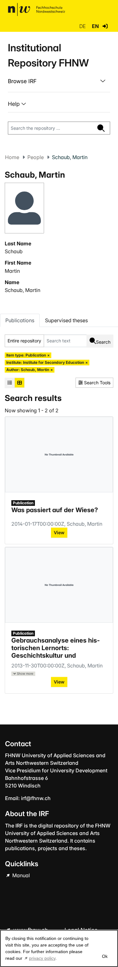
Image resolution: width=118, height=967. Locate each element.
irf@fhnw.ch (36, 798)
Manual (20, 875)
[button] (105, 26)
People (35, 157)
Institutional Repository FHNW (48, 55)
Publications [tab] (19, 320)
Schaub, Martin (22, 290)
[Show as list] (10, 383)
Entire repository (24, 340)
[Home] (36, 9)
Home (12, 157)
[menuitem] (59, 81)
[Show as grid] (19, 383)
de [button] (83, 26)
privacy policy (42, 958)
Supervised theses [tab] (66, 320)
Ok (104, 956)
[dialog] (59, 948)
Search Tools (96, 382)
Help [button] (14, 103)
